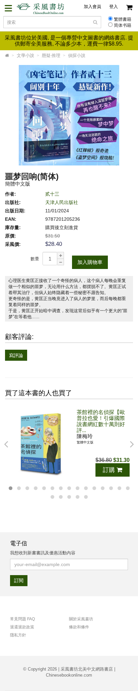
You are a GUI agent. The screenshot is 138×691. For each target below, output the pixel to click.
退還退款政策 (22, 627)
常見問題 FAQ (22, 619)
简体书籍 (122, 25)
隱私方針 (18, 635)
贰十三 (52, 194)
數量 (34, 258)
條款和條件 (79, 627)
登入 (113, 6)
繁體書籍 (122, 19)
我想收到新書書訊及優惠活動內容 (42, 552)
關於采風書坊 (81, 619)
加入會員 (92, 6)
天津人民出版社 (61, 202)
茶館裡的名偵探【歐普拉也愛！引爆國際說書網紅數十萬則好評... (101, 421)
